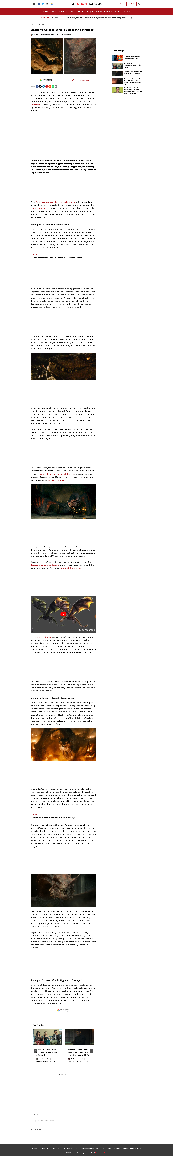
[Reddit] (49, 86)
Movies (53, 11)
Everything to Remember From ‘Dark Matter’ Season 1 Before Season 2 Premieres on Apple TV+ (133, 81)
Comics (72, 11)
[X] (40, 86)
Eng (37, 35)
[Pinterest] (46, 86)
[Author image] (32, 35)
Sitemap (126, 1148)
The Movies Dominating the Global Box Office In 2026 (132, 57)
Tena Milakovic (78, 1059)
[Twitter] (43, 4)
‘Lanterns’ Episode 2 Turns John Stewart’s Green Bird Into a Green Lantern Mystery (79, 1052)
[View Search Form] (139, 4)
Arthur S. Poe (45, 1059)
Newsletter (131, 4)
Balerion (51, 480)
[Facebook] (39, 4)
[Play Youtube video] (63, 614)
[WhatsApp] (53, 86)
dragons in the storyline (71, 568)
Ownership (117, 1148)
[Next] (91, 1051)
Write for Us (36, 1148)
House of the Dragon (42, 637)
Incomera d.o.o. (101, 1153)
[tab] (59, 1074)
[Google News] (52, 4)
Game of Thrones (38, 208)
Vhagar (61, 480)
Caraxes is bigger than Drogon (45, 565)
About (118, 11)
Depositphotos (135, 1148)
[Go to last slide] (35, 1051)
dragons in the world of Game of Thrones (55, 474)
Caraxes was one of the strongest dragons (56, 202)
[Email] (56, 86)
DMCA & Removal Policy (70, 1148)
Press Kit (45, 1148)
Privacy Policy (100, 1148)
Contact (126, 11)
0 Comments (66, 35)
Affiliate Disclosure (87, 1148)
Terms (109, 1148)
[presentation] (47, 1037)
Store (122, 4)
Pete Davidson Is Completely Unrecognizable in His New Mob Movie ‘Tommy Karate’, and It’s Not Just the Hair (133, 90)
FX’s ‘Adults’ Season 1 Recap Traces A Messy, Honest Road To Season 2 (46, 1052)
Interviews (108, 11)
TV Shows (62, 11)
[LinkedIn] (43, 86)
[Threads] (47, 4)
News (45, 11)
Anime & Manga (85, 11)
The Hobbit (36, 104)
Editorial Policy (84, 80)
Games (98, 11)
